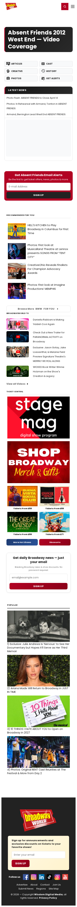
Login (56, 6)
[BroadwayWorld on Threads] (57, 877)
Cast (49, 63)
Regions (41, 888)
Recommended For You (20, 215)
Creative (17, 71)
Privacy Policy (48, 898)
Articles (16, 63)
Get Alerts (53, 78)
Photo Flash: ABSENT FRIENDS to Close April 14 (32, 98)
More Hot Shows (22, 542)
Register (45, 6)
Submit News (25, 888)
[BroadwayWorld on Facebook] (26, 877)
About (33, 884)
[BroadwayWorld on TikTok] (49, 877)
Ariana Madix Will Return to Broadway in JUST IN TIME (37, 690)
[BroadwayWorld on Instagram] (33, 877)
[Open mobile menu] (72, 6)
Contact (45, 884)
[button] (64, 6)
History (51, 71)
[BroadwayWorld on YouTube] (65, 877)
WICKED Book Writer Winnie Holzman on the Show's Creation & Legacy (48, 371)
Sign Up (38, 195)
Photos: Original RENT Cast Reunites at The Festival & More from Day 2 (36, 771)
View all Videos (15, 384)
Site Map (54, 888)
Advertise (22, 884)
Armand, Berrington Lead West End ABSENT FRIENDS (36, 114)
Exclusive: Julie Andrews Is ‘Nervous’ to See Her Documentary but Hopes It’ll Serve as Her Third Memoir (38, 647)
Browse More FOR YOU (36, 309)
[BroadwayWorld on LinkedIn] (41, 877)
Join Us (56, 884)
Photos (16, 78)
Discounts (55, 542)
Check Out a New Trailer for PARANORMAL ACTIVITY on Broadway (49, 337)
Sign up (38, 586)
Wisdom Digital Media (48, 894)
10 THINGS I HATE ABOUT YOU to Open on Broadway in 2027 (35, 730)
